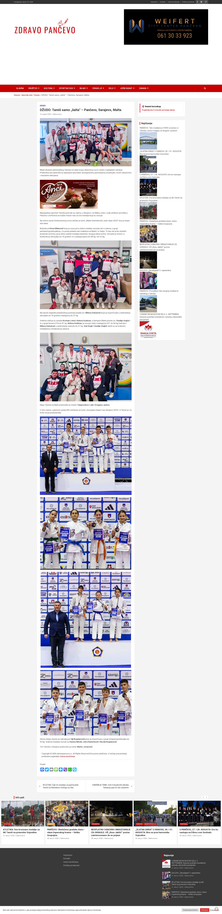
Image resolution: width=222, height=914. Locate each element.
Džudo (43, 106)
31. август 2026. (177, 868)
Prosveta (51, 824)
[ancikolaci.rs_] (69, 181)
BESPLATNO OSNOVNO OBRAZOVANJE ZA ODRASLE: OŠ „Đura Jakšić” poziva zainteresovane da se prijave (66, 832)
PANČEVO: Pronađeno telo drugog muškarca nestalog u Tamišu (197, 831)
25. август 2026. (185, 836)
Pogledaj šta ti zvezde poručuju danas (158, 110)
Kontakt (162, 2)
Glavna (20, 88)
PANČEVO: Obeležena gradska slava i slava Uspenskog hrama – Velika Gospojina (158, 222)
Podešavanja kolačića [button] (190, 910)
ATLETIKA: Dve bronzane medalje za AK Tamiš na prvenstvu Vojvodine (187, 883)
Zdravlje (97, 88)
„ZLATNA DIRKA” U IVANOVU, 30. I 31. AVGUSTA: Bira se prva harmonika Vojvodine (161, 152)
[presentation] (203, 797)
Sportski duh (66, 88)
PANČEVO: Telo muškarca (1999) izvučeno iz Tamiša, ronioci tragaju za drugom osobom (159, 129)
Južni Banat (126, 88)
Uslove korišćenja (67, 756)
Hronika (183, 824)
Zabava (142, 88)
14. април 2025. (45, 114)
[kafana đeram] (166, 27)
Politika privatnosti (188, 2)
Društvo (32, 88)
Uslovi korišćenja (173, 2)
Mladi (83, 88)
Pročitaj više (214, 910)
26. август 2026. (97, 838)
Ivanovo (95, 824)
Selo (111, 88)
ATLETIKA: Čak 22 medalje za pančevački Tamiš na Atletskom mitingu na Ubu (60, 786)
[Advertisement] (111, 65)
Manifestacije (106, 824)
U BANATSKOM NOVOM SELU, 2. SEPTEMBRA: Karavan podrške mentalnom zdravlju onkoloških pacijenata (188, 863)
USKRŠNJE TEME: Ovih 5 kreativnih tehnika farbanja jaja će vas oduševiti (110, 786)
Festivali (139, 824)
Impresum (154, 2)
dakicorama (57, 114)
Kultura (48, 88)
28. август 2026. (9, 838)
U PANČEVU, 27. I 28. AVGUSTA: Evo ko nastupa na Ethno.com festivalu (155, 831)
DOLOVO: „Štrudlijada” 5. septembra (185, 873)
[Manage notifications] (216, 909)
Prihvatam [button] (204, 910)
